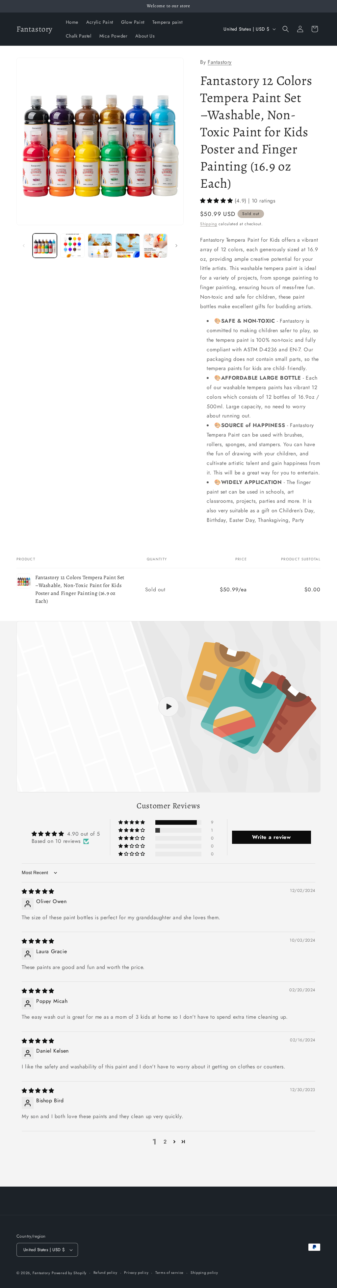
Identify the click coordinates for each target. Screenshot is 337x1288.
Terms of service (169, 1272)
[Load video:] (168, 706)
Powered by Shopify (69, 1272)
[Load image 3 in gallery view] (100, 245)
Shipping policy (204, 1272)
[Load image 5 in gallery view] (155, 245)
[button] (285, 29)
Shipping (208, 224)
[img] (38, 891)
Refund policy (105, 1272)
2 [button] (165, 1141)
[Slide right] (176, 245)
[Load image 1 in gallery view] (45, 245)
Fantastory (220, 62)
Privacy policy (136, 1272)
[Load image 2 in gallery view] (72, 245)
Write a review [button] (271, 837)
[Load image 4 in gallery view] (128, 245)
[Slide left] (23, 245)
